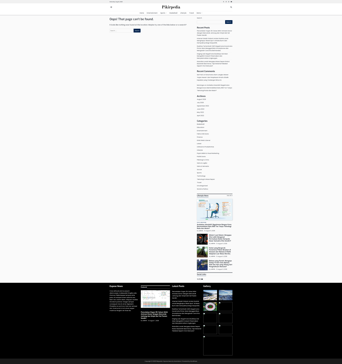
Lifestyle (183, 13)
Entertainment (152, 13)
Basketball (173, 13)
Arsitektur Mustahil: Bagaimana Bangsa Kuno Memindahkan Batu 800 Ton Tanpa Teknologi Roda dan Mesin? (214, 88)
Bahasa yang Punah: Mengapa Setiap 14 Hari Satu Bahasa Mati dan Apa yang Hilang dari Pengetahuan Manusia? (220, 264)
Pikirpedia (171, 7)
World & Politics (202, 189)
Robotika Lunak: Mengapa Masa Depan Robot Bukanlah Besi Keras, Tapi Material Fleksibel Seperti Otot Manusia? (213, 63)
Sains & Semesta (203, 166)
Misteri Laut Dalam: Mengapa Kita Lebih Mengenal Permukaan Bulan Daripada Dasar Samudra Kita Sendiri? (220, 238)
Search (199, 18)
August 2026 (201, 99)
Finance (200, 137)
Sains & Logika (202, 163)
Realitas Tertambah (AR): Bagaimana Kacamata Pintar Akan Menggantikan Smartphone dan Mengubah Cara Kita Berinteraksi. (214, 48)
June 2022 (200, 109)
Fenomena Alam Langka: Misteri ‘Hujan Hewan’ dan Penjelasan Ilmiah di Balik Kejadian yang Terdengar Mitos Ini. (212, 77)
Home (142, 13)
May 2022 (200, 112)
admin (201, 231)
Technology (201, 176)
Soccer (199, 170)
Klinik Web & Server (203, 140)
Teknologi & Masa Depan (206, 179)
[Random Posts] (111, 7)
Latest (199, 144)
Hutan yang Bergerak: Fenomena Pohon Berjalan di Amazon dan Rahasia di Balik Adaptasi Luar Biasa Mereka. (220, 251)
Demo (199, 13)
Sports (162, 13)
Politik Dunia (201, 157)
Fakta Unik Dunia (203, 134)
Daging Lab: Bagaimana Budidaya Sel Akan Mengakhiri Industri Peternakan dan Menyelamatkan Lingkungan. (212, 56)
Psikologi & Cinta (203, 160)
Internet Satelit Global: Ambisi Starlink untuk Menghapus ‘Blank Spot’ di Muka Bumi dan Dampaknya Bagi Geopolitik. (212, 40)
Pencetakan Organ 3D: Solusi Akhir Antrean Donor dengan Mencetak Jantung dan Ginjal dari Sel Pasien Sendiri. (214, 33)
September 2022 (203, 106)
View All (229, 195)
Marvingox (200, 85)
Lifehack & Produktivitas (205, 147)
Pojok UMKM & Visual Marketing (208, 153)
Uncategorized (202, 186)
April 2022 (200, 116)
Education (200, 127)
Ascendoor (177, 361)
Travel (191, 13)
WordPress (193, 361)
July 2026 (200, 103)
